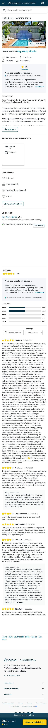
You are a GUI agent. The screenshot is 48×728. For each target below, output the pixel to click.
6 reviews (24, 69)
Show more (9, 129)
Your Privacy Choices (28, 706)
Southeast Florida (21, 637)
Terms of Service (41, 703)
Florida (32, 51)
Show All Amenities (13, 204)
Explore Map (39, 225)
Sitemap (20, 703)
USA (10, 637)
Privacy (29, 703)
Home (4, 637)
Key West (22, 51)
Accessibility (15, 706)
